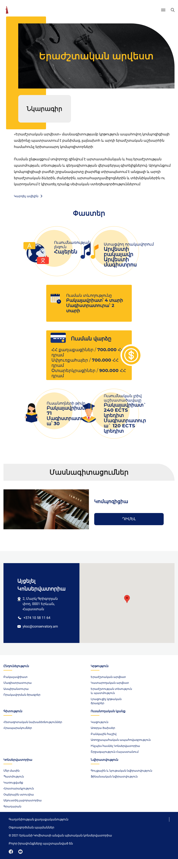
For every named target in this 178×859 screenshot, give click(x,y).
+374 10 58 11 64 (36, 618)
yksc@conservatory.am (40, 626)
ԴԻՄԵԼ (129, 518)
